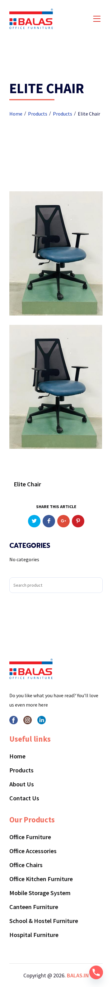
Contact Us (24, 798)
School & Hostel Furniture (43, 921)
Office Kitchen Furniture (41, 879)
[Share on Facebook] (49, 521)
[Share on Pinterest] (78, 521)
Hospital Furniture (33, 935)
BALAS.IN (78, 975)
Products (21, 770)
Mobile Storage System (40, 893)
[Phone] (96, 972)
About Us (21, 784)
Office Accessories (33, 851)
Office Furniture (30, 837)
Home (17, 756)
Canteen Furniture (33, 907)
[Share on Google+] (63, 521)
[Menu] (95, 19)
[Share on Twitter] (34, 521)
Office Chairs (26, 865)
